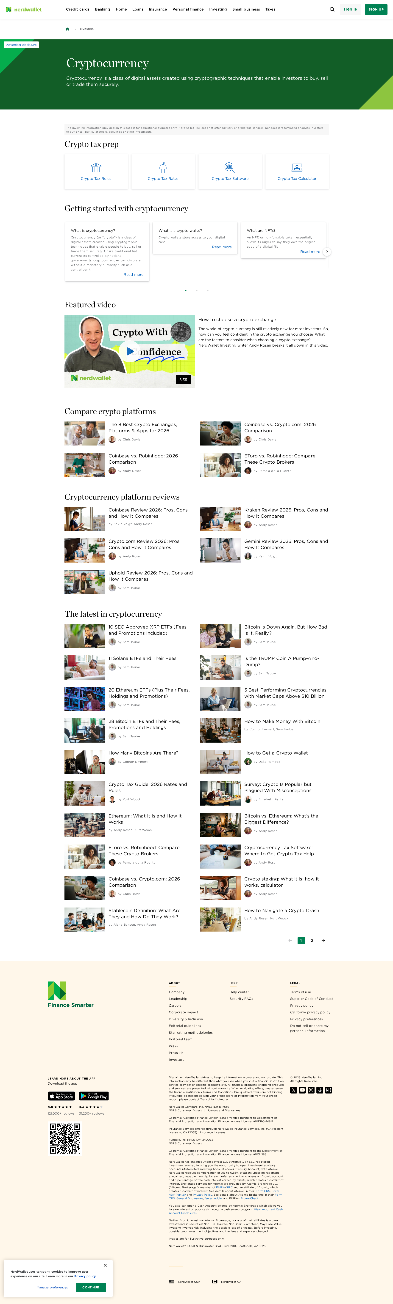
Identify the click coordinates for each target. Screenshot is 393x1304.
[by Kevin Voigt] (248, 556)
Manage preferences (52, 1287)
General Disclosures (189, 1198)
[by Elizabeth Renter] (248, 799)
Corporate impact (183, 1012)
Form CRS (263, 1191)
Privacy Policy (202, 1194)
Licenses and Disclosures (223, 1110)
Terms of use (300, 992)
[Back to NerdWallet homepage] (67, 29)
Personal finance (188, 9)
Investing (218, 9)
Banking (102, 9)
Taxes (270, 9)
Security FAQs (241, 999)
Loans (137, 9)
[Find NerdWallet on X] (293, 1092)
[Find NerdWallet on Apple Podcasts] (319, 1092)
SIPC (229, 1187)
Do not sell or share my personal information (309, 1028)
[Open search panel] (332, 9)
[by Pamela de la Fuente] (248, 470)
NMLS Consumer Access (185, 1110)
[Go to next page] (323, 940)
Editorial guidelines (185, 1026)
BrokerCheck (250, 1198)
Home (121, 9)
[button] (129, 351)
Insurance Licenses (212, 1132)
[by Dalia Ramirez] (248, 761)
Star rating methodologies (191, 1032)
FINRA (220, 1187)
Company (176, 992)
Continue (90, 1287)
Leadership (178, 999)
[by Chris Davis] (112, 439)
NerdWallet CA (231, 1281)
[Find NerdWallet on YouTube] (302, 1092)
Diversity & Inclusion (186, 1019)
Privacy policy (301, 1005)
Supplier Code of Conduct (311, 999)
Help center (239, 992)
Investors (176, 1059)
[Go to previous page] (290, 940)
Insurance (158, 9)
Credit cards (77, 9)
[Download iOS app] (61, 1096)
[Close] (105, 1265)
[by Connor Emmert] (112, 761)
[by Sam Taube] (112, 587)
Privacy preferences (306, 1019)
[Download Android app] (94, 1096)
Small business (246, 9)
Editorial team (180, 1039)
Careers (175, 1005)
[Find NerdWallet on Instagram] (311, 1092)
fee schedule (213, 1198)
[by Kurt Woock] (112, 799)
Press (173, 1046)
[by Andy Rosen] (112, 470)
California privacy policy (310, 1012)
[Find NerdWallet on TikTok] (328, 1092)
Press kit (176, 1053)
